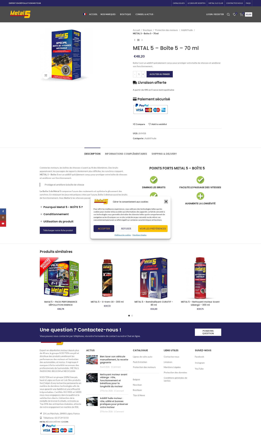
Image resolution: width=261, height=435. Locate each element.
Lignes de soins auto (142, 356)
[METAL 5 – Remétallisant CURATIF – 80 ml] (154, 278)
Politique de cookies (123, 235)
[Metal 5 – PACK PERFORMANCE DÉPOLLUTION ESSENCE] (61, 278)
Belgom (136, 379)
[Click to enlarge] (46, 75)
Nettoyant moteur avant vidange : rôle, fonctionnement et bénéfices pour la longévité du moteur (113, 380)
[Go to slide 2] (132, 315)
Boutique (147, 30)
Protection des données (175, 372)
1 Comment (116, 367)
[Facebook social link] (3, 211)
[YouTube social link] (3, 224)
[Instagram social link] (3, 218)
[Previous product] (135, 40)
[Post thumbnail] (92, 361)
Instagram (200, 362)
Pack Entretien (140, 362)
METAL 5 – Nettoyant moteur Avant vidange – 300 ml (200, 303)
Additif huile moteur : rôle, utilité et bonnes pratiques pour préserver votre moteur (114, 403)
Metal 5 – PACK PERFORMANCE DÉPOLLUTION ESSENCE (60, 303)
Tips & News (139, 395)
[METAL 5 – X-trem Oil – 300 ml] (107, 278)
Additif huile (187, 30)
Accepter (104, 228)
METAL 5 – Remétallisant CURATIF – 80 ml (154, 303)
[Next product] (142, 40)
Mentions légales (140, 235)
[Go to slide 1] (129, 315)
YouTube (199, 368)
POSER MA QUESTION (208, 332)
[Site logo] (20, 14)
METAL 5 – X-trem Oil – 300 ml (107, 301)
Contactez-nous (171, 356)
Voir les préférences (153, 228)
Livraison (168, 362)
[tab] (92, 152)
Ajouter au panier (160, 74)
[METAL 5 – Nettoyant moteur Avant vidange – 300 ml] (200, 278)
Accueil (136, 30)
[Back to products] (138, 40)
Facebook (199, 356)
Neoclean (137, 384)
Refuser (126, 228)
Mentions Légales (172, 367)
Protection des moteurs (166, 30)
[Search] (228, 14)
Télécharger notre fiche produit (58, 230)
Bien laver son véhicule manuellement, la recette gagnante (114, 359)
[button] (166, 201)
